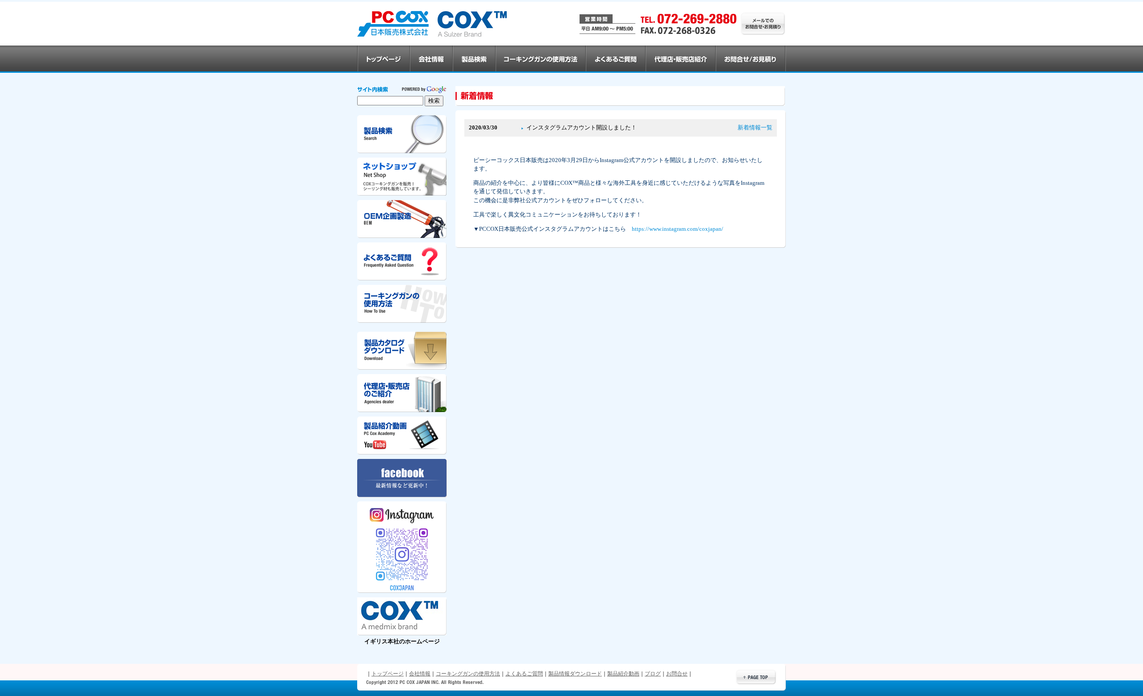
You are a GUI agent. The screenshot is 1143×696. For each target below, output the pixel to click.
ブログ (653, 673)
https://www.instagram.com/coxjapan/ (677, 228)
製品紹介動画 (623, 673)
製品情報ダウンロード (575, 673)
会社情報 (419, 673)
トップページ (387, 673)
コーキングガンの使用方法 (468, 673)
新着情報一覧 (755, 128)
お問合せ (677, 673)
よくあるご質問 (524, 673)
